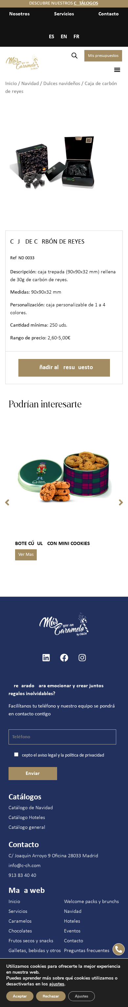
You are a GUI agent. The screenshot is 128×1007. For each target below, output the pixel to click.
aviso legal (47, 755)
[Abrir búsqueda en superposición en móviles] (74, 56)
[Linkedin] (46, 657)
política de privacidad (84, 755)
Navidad (30, 83)
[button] (117, 70)
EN (64, 37)
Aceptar (20, 996)
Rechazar (51, 996)
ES (51, 37)
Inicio (11, 83)
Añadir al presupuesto (64, 368)
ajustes (56, 984)
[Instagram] (82, 657)
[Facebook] (64, 657)
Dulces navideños (61, 83)
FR (76, 37)
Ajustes (81, 996)
